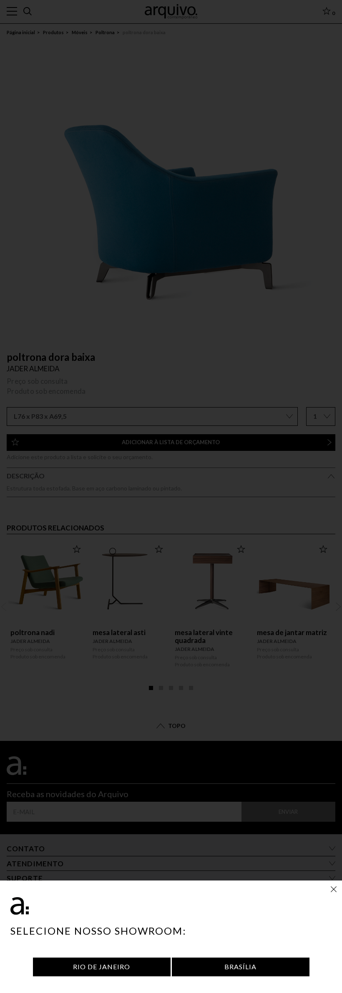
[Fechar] (333, 889)
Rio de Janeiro (101, 966)
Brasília (240, 966)
